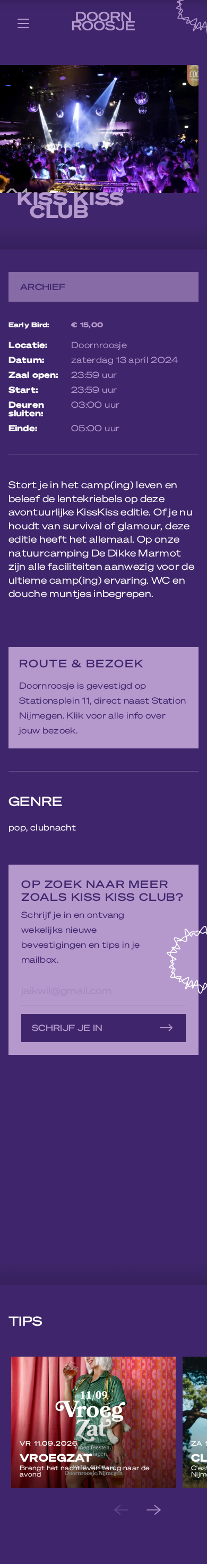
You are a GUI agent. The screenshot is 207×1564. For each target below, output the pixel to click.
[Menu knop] (23, 23)
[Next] (162, 1510)
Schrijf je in (67, 1027)
